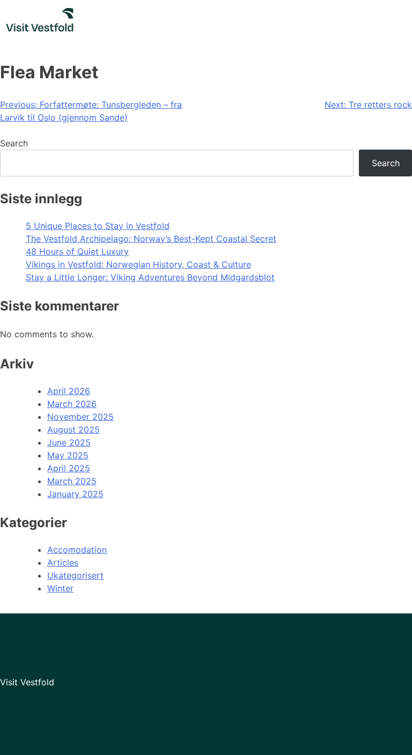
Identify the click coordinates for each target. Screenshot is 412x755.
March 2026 (72, 403)
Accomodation (77, 549)
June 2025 (69, 442)
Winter (60, 588)
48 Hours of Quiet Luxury (77, 251)
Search (14, 143)
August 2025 (73, 429)
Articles (62, 562)
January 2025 (75, 493)
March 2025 (72, 481)
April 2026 (68, 391)
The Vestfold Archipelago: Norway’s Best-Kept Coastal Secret (151, 238)
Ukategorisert (75, 575)
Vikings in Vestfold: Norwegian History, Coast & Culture (138, 264)
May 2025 (68, 455)
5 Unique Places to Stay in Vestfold (98, 225)
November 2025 (80, 416)
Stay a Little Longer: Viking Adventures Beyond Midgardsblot (150, 277)
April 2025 (68, 468)
